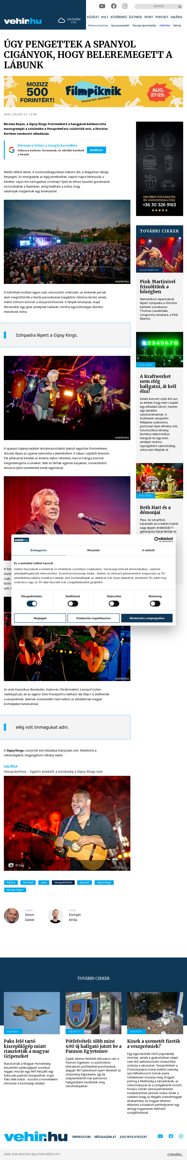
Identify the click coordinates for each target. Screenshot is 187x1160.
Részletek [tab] (93, 550)
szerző (29, 910)
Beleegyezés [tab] (38, 550)
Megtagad (40, 618)
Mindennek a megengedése (147, 618)
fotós (72, 910)
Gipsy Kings (104, 882)
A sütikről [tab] (148, 550)
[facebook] (114, 6)
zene (44, 882)
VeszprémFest (63, 882)
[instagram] (124, 6)
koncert (84, 882)
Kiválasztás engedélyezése (94, 618)
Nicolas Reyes (15, 889)
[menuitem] (93, 17)
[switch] (73, 603)
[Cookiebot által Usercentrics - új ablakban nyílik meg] (157, 539)
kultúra (11, 882)
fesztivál (28, 882)
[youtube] (102, 6)
